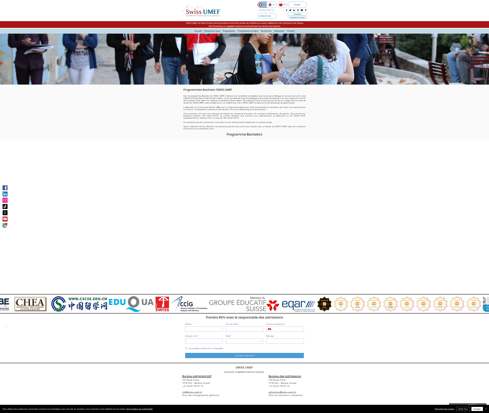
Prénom (189, 324)
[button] (212, 31)
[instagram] (298, 10)
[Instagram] (5, 200)
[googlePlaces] (305, 10)
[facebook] (286, 10)
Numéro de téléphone (275, 324)
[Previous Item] (5, 304)
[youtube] (302, 10)
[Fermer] (485, 409)
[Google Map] (5, 225)
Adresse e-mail (192, 336)
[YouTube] (5, 218)
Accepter (477, 409)
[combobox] (244, 341)
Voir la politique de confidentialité (139, 409)
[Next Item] (484, 304)
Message (270, 336)
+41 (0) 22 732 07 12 (192, 386)
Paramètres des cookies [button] (444, 409)
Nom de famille (232, 324)
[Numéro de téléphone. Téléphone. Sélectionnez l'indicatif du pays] (270, 329)
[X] (5, 212)
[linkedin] (294, 10)
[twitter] (290, 10)
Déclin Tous (463, 409)
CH (284, 4)
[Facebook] (5, 187)
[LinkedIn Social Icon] (5, 194)
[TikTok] (5, 206)
